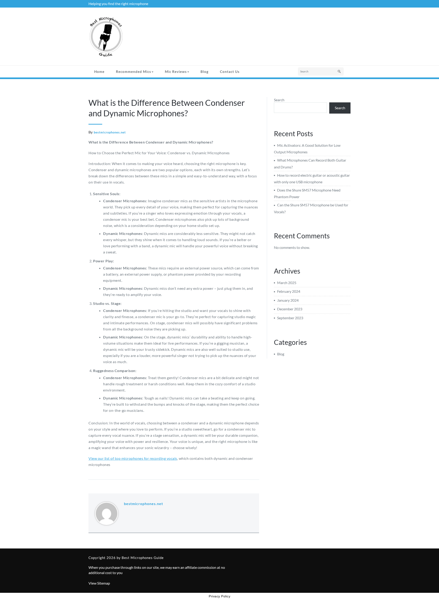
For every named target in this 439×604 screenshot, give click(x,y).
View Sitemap (99, 583)
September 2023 (290, 318)
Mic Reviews (176, 71)
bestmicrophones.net (110, 132)
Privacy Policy (219, 596)
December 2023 (289, 309)
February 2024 (288, 291)
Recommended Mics (133, 71)
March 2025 (286, 282)
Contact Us (230, 71)
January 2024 (288, 300)
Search (279, 100)
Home (99, 71)
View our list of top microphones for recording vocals (132, 458)
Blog (205, 71)
